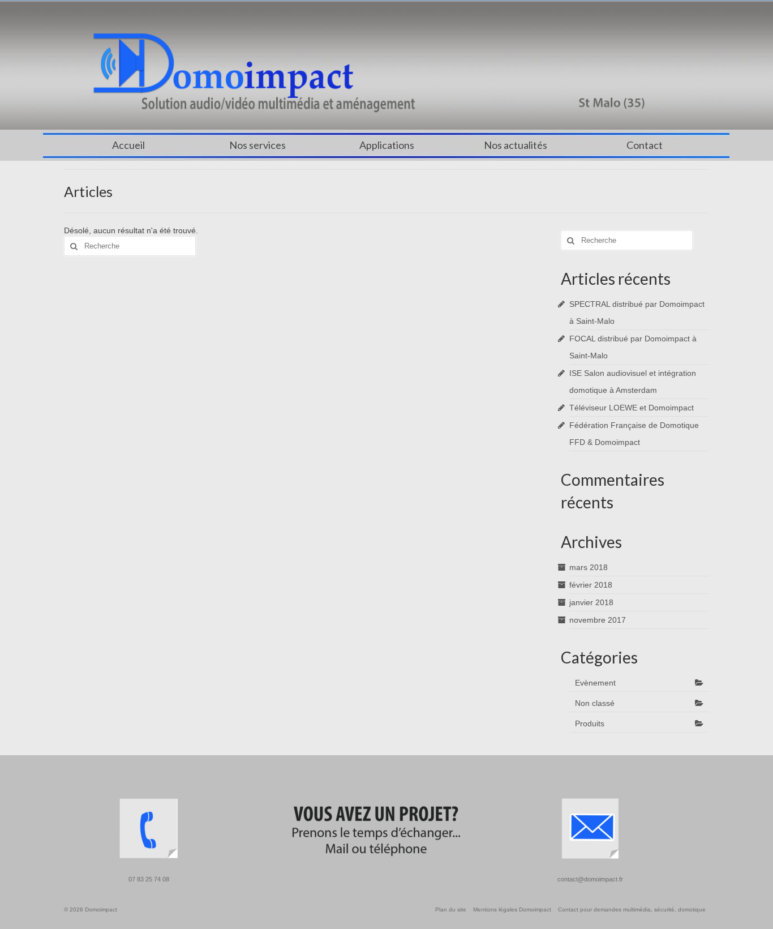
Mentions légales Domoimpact (512, 909)
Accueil (128, 145)
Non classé (595, 703)
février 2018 (590, 584)
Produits (589, 723)
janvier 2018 (591, 602)
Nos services (257, 145)
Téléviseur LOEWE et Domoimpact (631, 407)
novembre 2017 (597, 619)
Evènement (595, 682)
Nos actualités (515, 145)
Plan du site (450, 909)
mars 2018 (588, 567)
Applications (386, 145)
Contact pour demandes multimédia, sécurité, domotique (632, 909)
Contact (644, 145)
